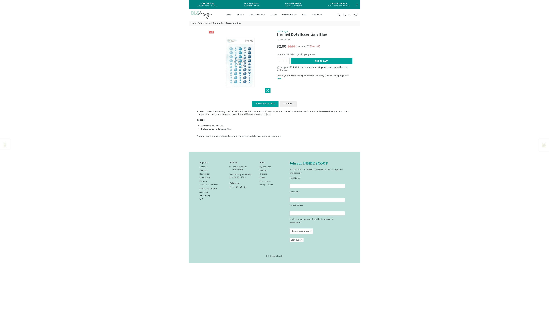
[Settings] (344, 15)
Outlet (262, 177)
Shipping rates (307, 54)
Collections (256, 14)
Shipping (203, 170)
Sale (211, 32)
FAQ (201, 199)
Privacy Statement (208, 188)
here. (279, 78)
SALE (304, 14)
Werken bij (204, 195)
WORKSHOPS (288, 14)
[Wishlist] (349, 15)
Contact (203, 166)
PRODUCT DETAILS (265, 103)
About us (317, 14)
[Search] (339, 15)
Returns (203, 181)
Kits (272, 14)
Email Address (296, 205)
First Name (295, 178)
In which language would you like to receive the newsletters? (312, 221)
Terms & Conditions (208, 184)
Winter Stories (204, 23)
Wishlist (263, 170)
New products (266, 184)
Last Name (295, 192)
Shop (239, 14)
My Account (265, 166)
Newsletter (204, 174)
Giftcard (263, 174)
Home (193, 23)
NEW (229, 14)
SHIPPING (288, 103)
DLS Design (282, 31)
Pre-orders (204, 177)
